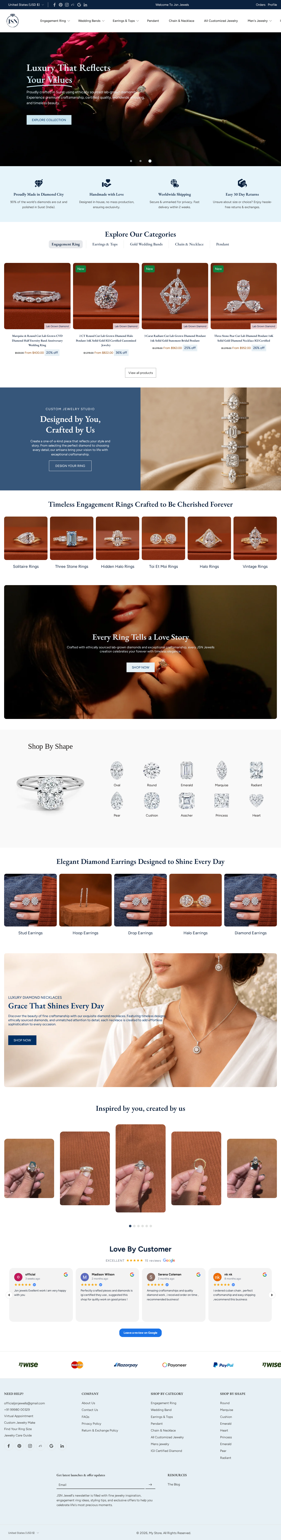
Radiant (225, 1458)
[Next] (271, 1295)
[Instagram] (67, 4)
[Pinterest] (61, 4)
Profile (272, 5)
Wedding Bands (89, 21)
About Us (88, 1403)
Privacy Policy (91, 1423)
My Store (155, 1533)
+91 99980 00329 (17, 1410)
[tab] (131, 161)
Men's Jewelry (258, 21)
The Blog (174, 1484)
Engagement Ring (53, 21)
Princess (226, 1437)
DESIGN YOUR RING (70, 466)
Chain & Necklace (181, 21)
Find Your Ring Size (18, 1429)
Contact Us (90, 1410)
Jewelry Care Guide (18, 1435)
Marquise (226, 1410)
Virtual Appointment (18, 1416)
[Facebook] (54, 4)
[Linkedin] (85, 4)
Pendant (153, 21)
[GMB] (79, 4)
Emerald (225, 1423)
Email (62, 1484)
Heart (224, 1430)
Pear (223, 1451)
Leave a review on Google (140, 1333)
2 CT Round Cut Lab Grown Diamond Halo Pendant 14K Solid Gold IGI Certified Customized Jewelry (106, 340)
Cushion (226, 1417)
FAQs (85, 1417)
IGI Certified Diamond (166, 1451)
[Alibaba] (73, 4)
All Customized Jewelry (221, 21)
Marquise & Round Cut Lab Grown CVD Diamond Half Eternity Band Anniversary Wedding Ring (37, 340)
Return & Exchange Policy (100, 1430)
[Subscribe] (150, 1484)
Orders (260, 5)
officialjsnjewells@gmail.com (24, 1403)
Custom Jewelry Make (19, 1422)
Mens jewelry (160, 1444)
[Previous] (9, 1295)
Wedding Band (161, 1410)
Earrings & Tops (124, 21)
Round (225, 1403)
